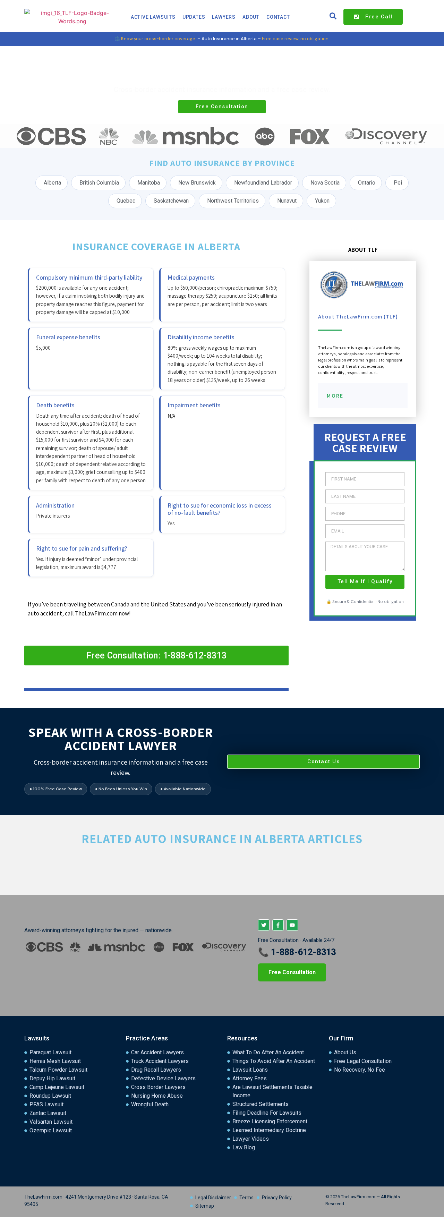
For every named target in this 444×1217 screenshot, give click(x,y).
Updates (193, 17)
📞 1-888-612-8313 (297, 952)
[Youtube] (292, 925)
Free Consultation (292, 972)
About (250, 17)
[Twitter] (264, 925)
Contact (278, 17)
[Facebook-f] (278, 925)
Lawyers (224, 17)
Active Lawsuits (153, 17)
